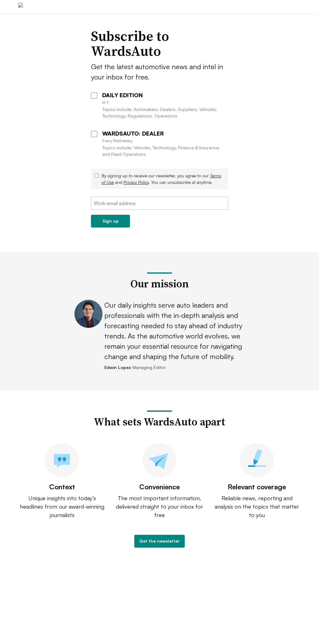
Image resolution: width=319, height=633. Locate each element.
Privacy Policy (136, 182)
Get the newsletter (159, 541)
